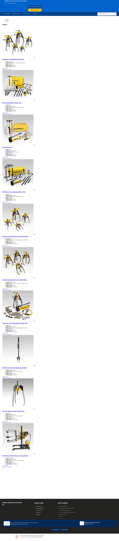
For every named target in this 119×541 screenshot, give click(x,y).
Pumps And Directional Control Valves (66, 508)
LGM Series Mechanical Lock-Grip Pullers (15, 236)
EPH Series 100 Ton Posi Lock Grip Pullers (15, 456)
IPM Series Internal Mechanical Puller (14, 368)
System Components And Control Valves (67, 512)
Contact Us (35, 13)
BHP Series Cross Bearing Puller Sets (13, 192)
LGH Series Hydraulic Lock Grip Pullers (14, 280)
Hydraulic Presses (62, 514)
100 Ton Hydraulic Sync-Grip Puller (13, 411)
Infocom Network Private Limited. (36, 536)
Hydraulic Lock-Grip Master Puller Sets (14, 323)
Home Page (6, 13)
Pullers (60, 516)
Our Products (26, 13)
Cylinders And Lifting (63, 506)
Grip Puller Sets (7, 147)
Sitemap (38, 514)
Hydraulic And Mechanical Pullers (13, 59)
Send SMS (65, 529)
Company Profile (16, 13)
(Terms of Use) (41, 535)
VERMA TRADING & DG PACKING (16, 2)
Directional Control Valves (64, 510)
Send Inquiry (35, 10)
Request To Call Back (6, 69)
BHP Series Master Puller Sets (11, 103)
